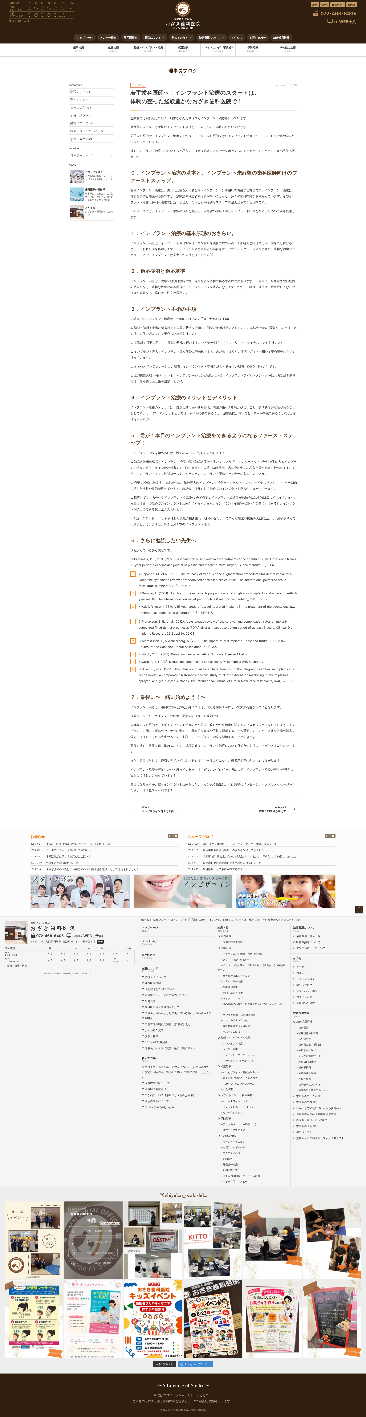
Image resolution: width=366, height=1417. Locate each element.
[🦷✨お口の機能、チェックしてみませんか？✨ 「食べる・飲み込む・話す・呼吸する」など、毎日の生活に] (332, 1319)
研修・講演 (80, 115)
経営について (81, 123)
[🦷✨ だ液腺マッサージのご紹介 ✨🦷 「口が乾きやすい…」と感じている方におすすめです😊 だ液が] (34, 1319)
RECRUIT (339, 4)
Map (100, 941)
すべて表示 (81, 139)
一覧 (174, 835)
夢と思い (78, 99)
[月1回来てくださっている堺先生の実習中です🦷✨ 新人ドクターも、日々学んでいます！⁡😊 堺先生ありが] (332, 1240)
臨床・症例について (86, 131)
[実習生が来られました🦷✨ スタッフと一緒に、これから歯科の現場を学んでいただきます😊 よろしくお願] (272, 1240)
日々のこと (81, 107)
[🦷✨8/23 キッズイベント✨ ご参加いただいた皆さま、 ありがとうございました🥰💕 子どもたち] (34, 1240)
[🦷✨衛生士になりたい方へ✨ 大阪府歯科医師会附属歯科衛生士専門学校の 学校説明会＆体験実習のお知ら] (93, 1319)
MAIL (352, 4)
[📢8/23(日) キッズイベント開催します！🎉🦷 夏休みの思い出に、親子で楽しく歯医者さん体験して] (213, 1319)
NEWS (324, 4)
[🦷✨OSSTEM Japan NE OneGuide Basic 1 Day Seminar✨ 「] (153, 1240)
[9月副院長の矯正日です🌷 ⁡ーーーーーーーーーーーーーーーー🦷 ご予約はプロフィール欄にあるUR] (93, 1240)
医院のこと (80, 91)
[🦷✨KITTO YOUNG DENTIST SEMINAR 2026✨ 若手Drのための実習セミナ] (213, 1240)
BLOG (315, 4)
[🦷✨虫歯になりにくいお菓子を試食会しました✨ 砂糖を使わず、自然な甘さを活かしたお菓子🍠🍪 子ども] (272, 1319)
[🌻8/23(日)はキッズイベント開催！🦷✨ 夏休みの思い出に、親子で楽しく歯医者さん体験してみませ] (153, 1319)
